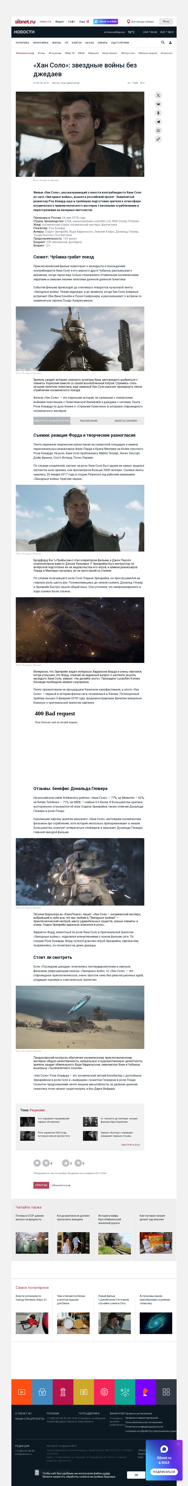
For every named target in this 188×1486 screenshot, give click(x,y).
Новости (45, 21)
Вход (166, 21)
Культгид (41, 1185)
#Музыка (93, 53)
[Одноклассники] (158, 112)
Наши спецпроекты (29, 1418)
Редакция (22, 1446)
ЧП (66, 43)
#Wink (81, 53)
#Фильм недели (148, 53)
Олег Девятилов (70, 83)
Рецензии (37, 1110)
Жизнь (56, 43)
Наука (89, 43)
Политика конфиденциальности (144, 1426)
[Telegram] (158, 121)
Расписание (88, 420)
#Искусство (128, 53)
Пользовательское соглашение (143, 1422)
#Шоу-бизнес (110, 53)
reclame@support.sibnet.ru (62, 1421)
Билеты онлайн (126, 420)
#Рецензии (55, 53)
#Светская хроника (172, 53)
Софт (71, 21)
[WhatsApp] (158, 130)
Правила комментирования (141, 1417)
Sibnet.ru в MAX (108, 21)
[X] (158, 95)
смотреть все (130, 1145)
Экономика (41, 43)
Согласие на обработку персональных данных (152, 1431)
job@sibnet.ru (117, 1424)
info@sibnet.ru (23, 1454)
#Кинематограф (25, 53)
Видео (59, 21)
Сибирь (103, 43)
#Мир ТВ (70, 53)
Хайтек (77, 43)
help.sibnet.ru (86, 1421)
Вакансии (117, 1413)
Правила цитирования (138, 1413)
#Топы (42, 53)
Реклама (53, 1413)
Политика (22, 43)
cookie (106, 1473)
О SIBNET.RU (23, 1413)
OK (136, 1475)
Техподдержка (89, 1413)
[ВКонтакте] (158, 104)
